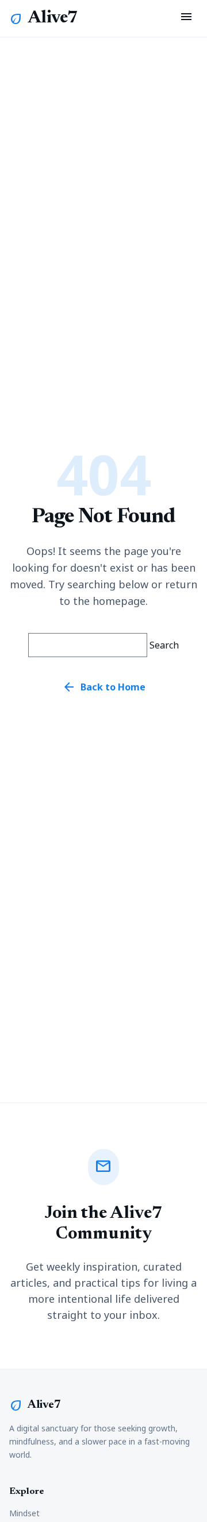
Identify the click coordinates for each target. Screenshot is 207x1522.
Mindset (24, 1513)
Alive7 (53, 18)
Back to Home (103, 687)
